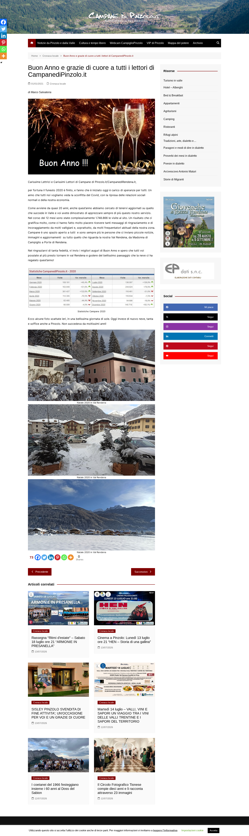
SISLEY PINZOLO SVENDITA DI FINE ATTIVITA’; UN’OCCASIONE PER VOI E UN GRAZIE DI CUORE (58, 713)
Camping (168, 119)
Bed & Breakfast (173, 95)
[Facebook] (3, 22)
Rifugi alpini (170, 134)
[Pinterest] (57, 557)
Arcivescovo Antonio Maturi (179, 171)
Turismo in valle (172, 80)
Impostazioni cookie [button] (192, 830)
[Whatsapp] (64, 557)
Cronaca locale (58, 83)
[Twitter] (44, 557)
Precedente (41, 571)
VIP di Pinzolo (155, 43)
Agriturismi (169, 111)
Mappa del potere (178, 43)
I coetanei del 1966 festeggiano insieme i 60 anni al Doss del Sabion (55, 789)
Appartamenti (171, 103)
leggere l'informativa (165, 830)
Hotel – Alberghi (173, 87)
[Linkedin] (51, 557)
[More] (71, 557)
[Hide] (1, 62)
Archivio (198, 43)
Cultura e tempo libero (92, 43)
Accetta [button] (213, 830)
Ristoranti (169, 126)
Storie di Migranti (173, 179)
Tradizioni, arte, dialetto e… (179, 140)
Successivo (141, 571)
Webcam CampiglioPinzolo (126, 43)
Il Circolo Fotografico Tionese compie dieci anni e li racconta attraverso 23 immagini (120, 789)
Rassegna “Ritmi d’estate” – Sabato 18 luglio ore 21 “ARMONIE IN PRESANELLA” (58, 642)
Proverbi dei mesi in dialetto (180, 155)
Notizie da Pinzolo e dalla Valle (56, 43)
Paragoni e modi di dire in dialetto (183, 147)
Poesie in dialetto (173, 163)
